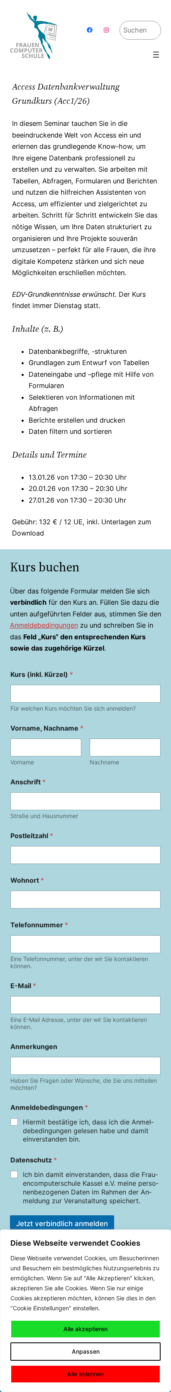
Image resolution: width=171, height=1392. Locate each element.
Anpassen (86, 1351)
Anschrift (28, 782)
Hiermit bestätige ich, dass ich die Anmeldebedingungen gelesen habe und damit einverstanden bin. (88, 1131)
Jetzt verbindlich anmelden (62, 1223)
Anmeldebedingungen (44, 625)
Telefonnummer (39, 925)
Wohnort (27, 880)
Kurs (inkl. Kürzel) (41, 674)
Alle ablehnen (85, 1373)
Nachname (104, 762)
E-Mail (23, 986)
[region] (85, 1310)
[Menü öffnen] (156, 55)
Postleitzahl (31, 836)
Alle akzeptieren (85, 1328)
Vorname (22, 762)
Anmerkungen (33, 1047)
